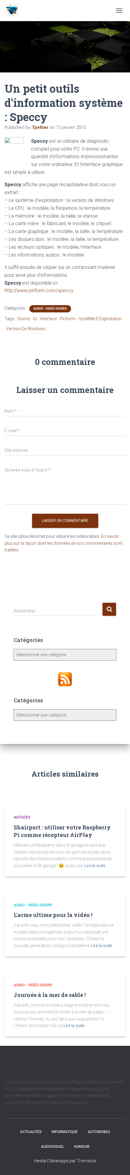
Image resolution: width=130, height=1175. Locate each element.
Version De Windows (26, 328)
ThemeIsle (86, 1160)
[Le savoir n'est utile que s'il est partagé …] (14, 10)
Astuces (22, 817)
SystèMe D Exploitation (100, 318)
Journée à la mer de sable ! (50, 994)
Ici (35, 318)
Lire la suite (94, 865)
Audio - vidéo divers (50, 308)
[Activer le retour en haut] (118, 1162)
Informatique (65, 1132)
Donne (24, 318)
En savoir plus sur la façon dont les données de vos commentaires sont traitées (63, 543)
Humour (81, 1147)
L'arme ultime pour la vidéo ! (53, 914)
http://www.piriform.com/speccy (39, 290)
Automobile (99, 1132)
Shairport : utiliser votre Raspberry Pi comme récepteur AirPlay (62, 831)
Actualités (31, 1132)
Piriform (68, 318)
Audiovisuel (52, 1147)
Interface (48, 318)
